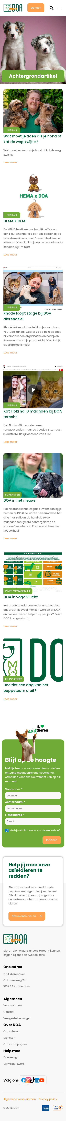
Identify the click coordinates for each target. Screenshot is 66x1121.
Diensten (9, 1038)
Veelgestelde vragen (17, 1018)
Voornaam (12, 789)
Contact (9, 1012)
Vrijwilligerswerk (14, 1064)
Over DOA (12, 1024)
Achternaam (14, 802)
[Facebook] (23, 1080)
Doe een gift (11, 1057)
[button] (51, 8)
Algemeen (12, 998)
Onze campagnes (15, 1044)
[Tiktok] (32, 1080)
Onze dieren (11, 1031)
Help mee (11, 1050)
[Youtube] (42, 1080)
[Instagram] (28, 1080)
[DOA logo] (13, 8)
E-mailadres (13, 815)
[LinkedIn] (37, 1080)
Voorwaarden (12, 1005)
